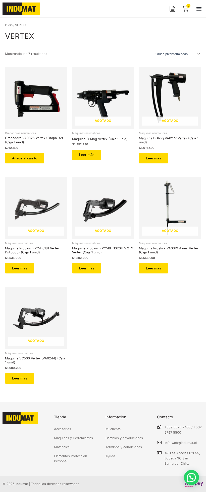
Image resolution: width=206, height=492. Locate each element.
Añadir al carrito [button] (24, 158)
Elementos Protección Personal (70, 458)
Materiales (62, 447)
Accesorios (62, 429)
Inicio (9, 25)
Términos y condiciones (124, 447)
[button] (199, 9)
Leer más (86, 155)
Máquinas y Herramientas (73, 438)
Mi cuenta (113, 429)
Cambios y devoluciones (124, 438)
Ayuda (110, 456)
